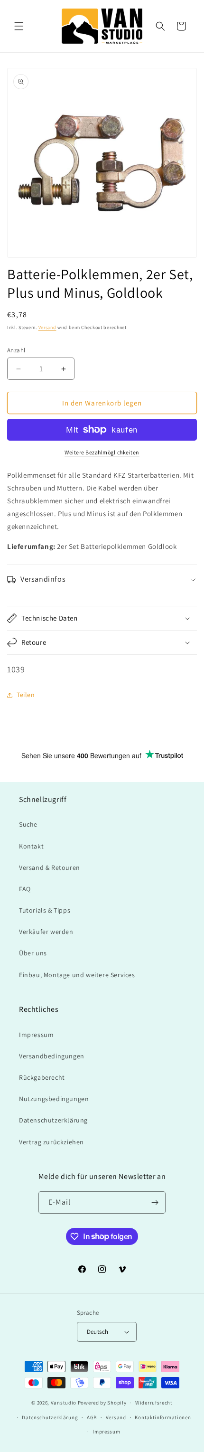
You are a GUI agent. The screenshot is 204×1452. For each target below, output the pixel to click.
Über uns (33, 953)
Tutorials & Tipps (44, 910)
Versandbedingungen (51, 1056)
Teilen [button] (26, 694)
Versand (47, 327)
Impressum (36, 1034)
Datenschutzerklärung (53, 1120)
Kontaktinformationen (163, 1417)
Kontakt (31, 846)
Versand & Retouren (49, 867)
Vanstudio (63, 1402)
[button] (19, 26)
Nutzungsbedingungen (54, 1098)
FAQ (25, 889)
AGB (92, 1417)
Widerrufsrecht (154, 1402)
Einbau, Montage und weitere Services (77, 975)
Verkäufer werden (46, 931)
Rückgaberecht (42, 1077)
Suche (28, 824)
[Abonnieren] (154, 1202)
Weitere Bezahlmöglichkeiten (102, 452)
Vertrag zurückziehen (51, 1142)
